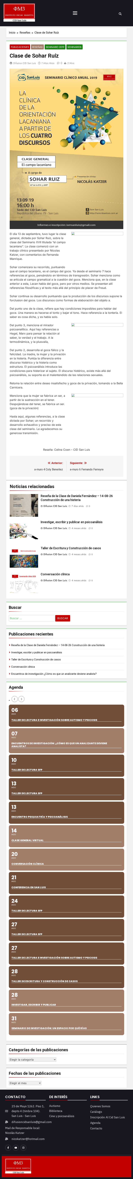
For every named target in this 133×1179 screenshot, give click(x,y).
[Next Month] (21, 699)
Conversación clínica (55, 574)
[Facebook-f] (8, 1148)
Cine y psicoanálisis (61, 1116)
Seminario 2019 (55, 47)
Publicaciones (20, 47)
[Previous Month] (15, 699)
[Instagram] (23, 1148)
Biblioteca (55, 1111)
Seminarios (74, 47)
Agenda (95, 1123)
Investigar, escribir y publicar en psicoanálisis (72, 522)
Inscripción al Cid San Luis (107, 1117)
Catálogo (96, 1112)
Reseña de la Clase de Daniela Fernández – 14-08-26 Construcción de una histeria (58, 645)
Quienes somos (100, 1106)
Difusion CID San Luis (24, 63)
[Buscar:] (32, 619)
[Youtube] (16, 1148)
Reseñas (37, 47)
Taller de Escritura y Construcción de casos (71, 548)
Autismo (54, 1106)
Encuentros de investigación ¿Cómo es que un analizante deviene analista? (54, 673)
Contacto (96, 1128)
